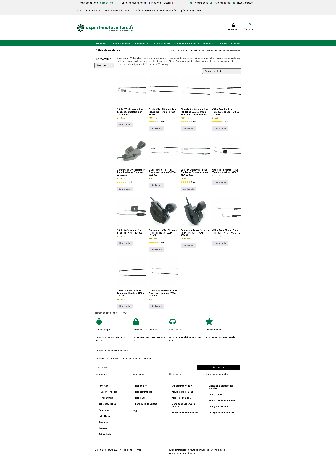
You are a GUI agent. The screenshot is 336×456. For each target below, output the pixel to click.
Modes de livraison (181, 398)
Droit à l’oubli (215, 394)
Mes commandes (143, 392)
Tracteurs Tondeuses (120, 43)
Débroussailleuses (161, 43)
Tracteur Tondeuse (107, 392)
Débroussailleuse (107, 404)
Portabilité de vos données (222, 400)
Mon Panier (140, 398)
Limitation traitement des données (221, 387)
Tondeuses (101, 43)
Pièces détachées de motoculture (186, 50)
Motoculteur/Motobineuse (186, 43)
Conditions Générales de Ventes (184, 405)
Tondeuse (218, 50)
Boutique (207, 50)
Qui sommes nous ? (182, 386)
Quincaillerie (104, 434)
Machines (235, 43)
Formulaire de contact (146, 404)
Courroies (222, 43)
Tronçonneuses (141, 43)
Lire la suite (124, 125)
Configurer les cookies (220, 406)
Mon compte (233, 29)
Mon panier (249, 29)
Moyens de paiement (182, 392)
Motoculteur (104, 410)
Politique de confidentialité (222, 412)
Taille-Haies (208, 43)
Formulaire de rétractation (185, 412)
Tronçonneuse (105, 398)
